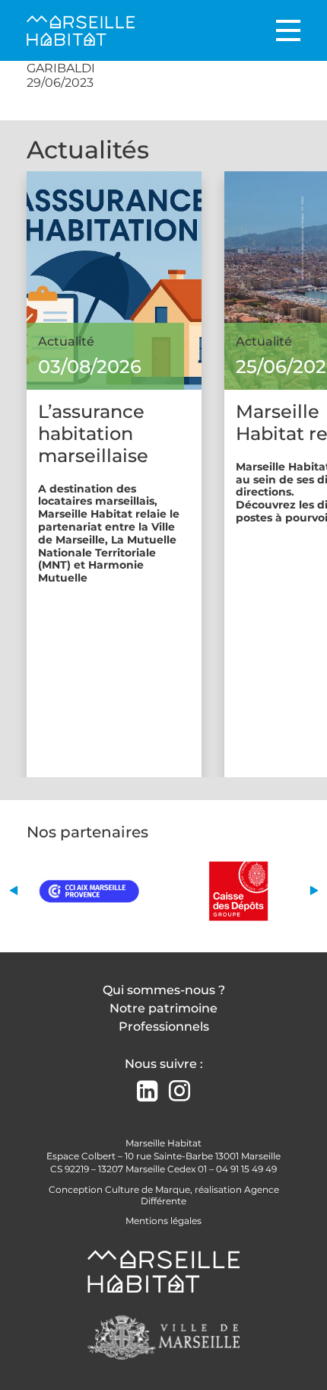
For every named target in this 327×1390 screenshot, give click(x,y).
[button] (13, 891)
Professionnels (164, 1026)
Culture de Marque (147, 1189)
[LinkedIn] (147, 1093)
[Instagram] (179, 1091)
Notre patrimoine (163, 1008)
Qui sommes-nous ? (164, 990)
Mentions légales (163, 1220)
